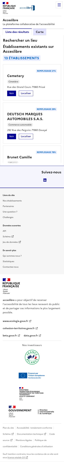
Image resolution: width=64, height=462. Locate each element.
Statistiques (8, 261)
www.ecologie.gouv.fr (15, 321)
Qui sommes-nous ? (12, 255)
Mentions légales (24, 440)
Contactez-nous (10, 266)
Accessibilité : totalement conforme (34, 427)
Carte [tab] (40, 32)
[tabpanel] (32, 100)
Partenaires (8, 206)
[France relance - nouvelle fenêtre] (32, 357)
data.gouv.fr (31, 335)
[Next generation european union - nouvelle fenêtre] (32, 375)
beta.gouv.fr (10, 335)
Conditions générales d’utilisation (36, 446)
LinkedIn (44, 180)
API (4, 231)
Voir (12, 94)
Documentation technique (30, 434)
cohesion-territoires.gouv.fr (19, 328)
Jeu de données (10, 242)
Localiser (27, 94)
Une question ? (10, 211)
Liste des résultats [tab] (17, 32)
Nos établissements (12, 200)
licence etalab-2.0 (16, 457)
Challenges (8, 217)
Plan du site (8, 427)
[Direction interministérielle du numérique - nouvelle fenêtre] (32, 411)
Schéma (7, 236)
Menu (59, 4)
